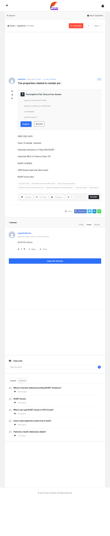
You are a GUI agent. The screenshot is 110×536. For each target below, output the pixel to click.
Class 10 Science (50, 79)
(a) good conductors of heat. (35, 100)
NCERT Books (20, 399)
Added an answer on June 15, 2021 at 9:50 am (33, 237)
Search (12, 15)
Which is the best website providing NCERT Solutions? (37, 388)
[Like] (12, 90)
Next (96, 26)
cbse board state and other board (43, 183)
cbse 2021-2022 (24, 183)
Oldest (88, 225)
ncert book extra (81, 187)
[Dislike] (12, 98)
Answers (22, 381)
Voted (81, 225)
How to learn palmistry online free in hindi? (32, 421)
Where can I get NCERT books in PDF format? (34, 410)
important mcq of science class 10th (31, 187)
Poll (99, 79)
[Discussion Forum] (55, 5)
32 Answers (22, 403)
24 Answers (22, 425)
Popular (13, 381)
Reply (34, 249)
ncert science (93, 187)
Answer (94, 197)
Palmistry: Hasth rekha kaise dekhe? (30, 432)
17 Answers (22, 436)
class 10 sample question (66, 183)
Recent (97, 225)
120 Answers (22, 392)
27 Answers (22, 414)
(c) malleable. (29, 111)
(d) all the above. (30, 117)
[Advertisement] (55, 55)
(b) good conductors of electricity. (37, 106)
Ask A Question (96, 15)
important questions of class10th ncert (59, 187)
